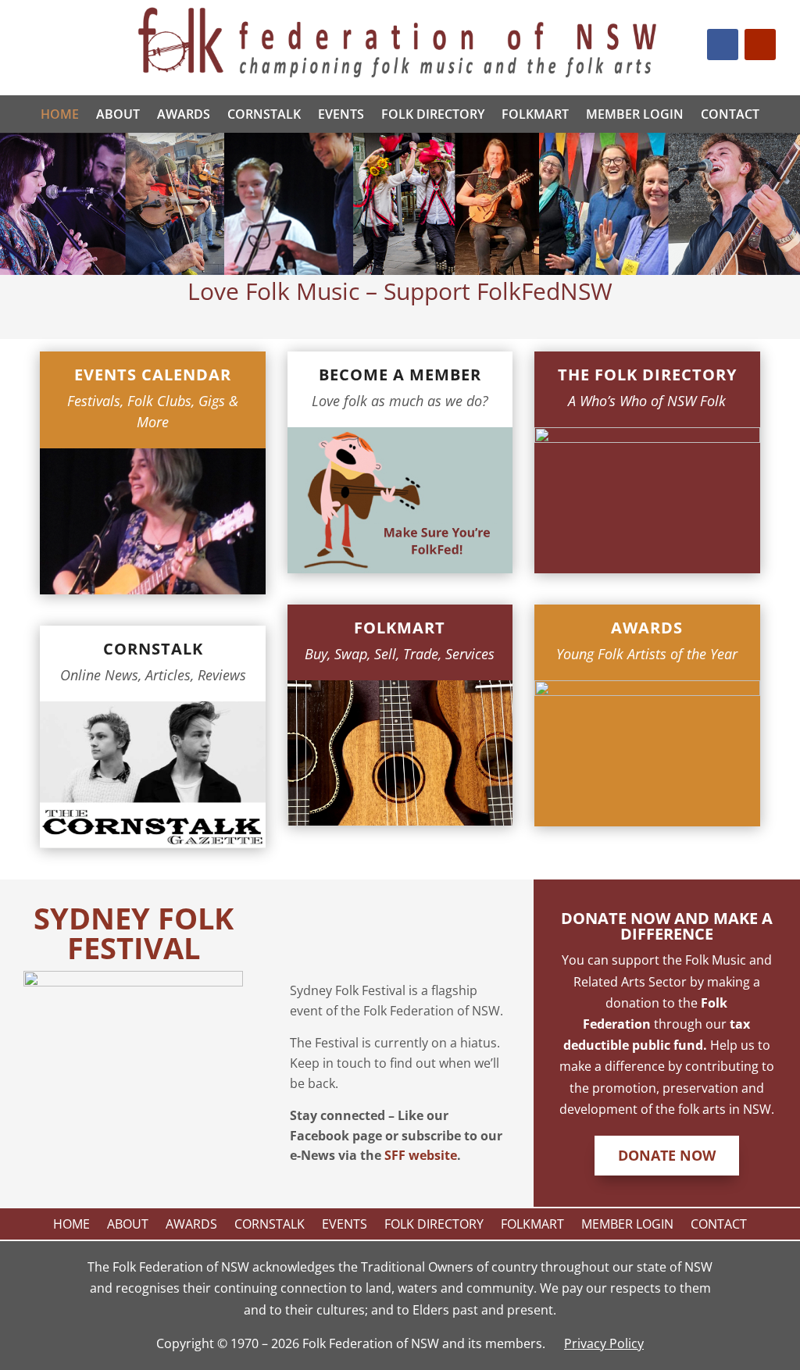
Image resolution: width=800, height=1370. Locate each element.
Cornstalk (264, 114)
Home (60, 114)
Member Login (635, 114)
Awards (183, 114)
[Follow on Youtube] (760, 44)
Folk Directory (432, 114)
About (118, 114)
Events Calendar (152, 374)
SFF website (420, 1155)
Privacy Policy (604, 1343)
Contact (730, 114)
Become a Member (400, 374)
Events (341, 114)
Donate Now (667, 1155)
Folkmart (399, 627)
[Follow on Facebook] (722, 44)
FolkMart (535, 114)
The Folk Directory (647, 374)
